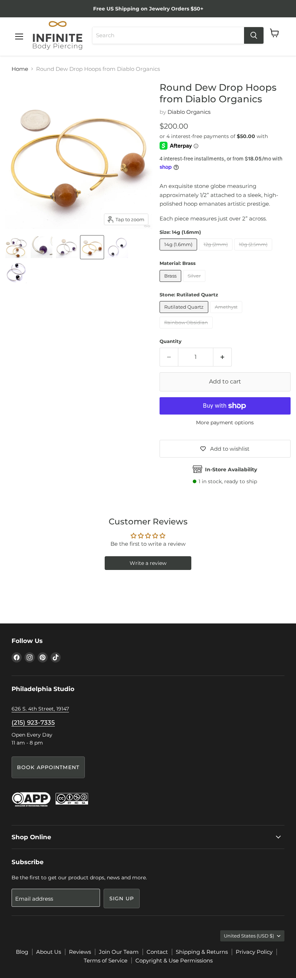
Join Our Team (119, 951)
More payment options (225, 422)
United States (249, 936)
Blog (22, 951)
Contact (157, 951)
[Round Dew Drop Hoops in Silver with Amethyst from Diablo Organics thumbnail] (66, 247)
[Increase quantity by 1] (222, 357)
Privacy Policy (254, 951)
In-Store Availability (231, 469)
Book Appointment (48, 767)
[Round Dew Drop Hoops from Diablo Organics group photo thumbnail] (16, 247)
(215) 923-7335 (33, 722)
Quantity (171, 341)
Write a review (148, 563)
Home (20, 69)
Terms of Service (105, 960)
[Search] (254, 35)
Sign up (121, 898)
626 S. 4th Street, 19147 (40, 708)
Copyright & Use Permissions (174, 960)
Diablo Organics (188, 111)
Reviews (80, 951)
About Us (48, 951)
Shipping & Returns (202, 951)
